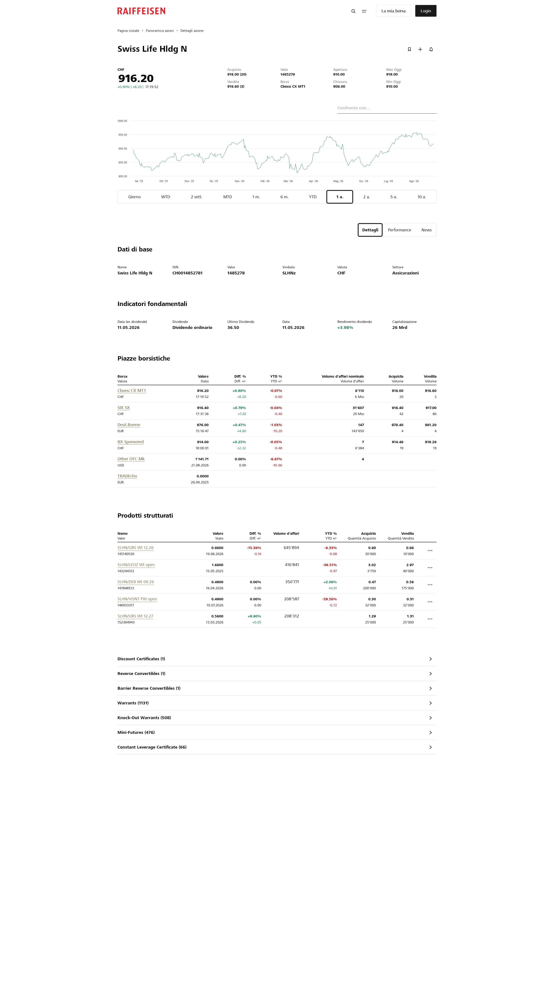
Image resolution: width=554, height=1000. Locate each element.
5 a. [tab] (393, 196)
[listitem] (277, 659)
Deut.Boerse (129, 424)
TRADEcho (127, 475)
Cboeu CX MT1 (132, 390)
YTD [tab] (313, 196)
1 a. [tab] (340, 196)
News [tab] (427, 229)
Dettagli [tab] (370, 229)
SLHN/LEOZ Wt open (136, 564)
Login (426, 10)
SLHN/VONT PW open (137, 598)
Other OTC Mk (131, 458)
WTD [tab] (165, 196)
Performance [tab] (399, 229)
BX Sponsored (131, 441)
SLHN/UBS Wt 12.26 (136, 547)
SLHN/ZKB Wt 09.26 (136, 581)
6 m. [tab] (284, 196)
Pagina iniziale (128, 31)
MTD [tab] (227, 196)
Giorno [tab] (134, 196)
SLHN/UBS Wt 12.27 (135, 616)
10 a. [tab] (422, 196)
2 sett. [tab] (196, 196)
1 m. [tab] (256, 196)
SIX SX (124, 407)
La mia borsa (394, 10)
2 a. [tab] (366, 196)
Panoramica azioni (160, 31)
